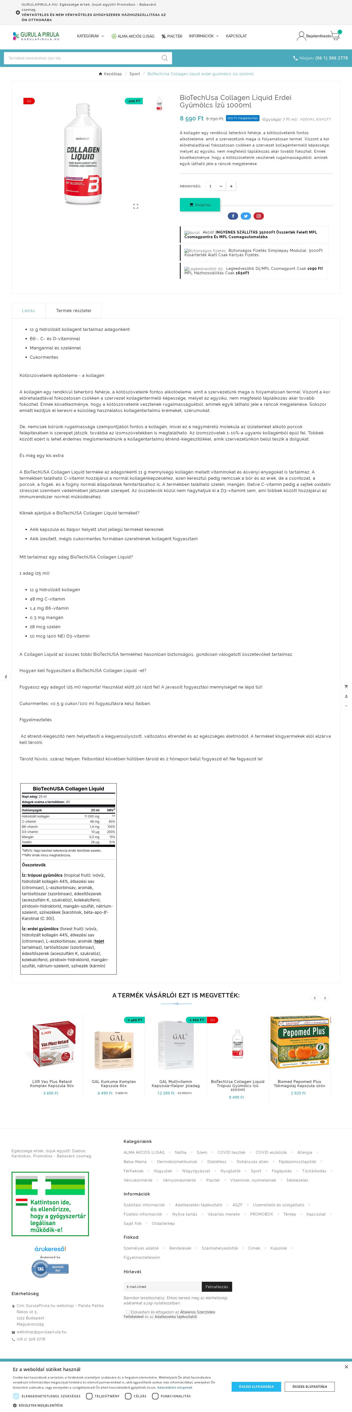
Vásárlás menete (224, 1214)
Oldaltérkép (163, 1223)
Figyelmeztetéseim (142, 1257)
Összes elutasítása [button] (309, 1386)
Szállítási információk (144, 1205)
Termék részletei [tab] (73, 310)
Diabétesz (217, 1162)
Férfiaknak (134, 1171)
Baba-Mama (135, 1162)
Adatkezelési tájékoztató (198, 1205)
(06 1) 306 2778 (31, 1339)
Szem (202, 1152)
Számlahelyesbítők (220, 1248)
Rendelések (180, 1248)
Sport (256, 1171)
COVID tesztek (232, 1152)
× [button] (346, 1367)
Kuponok (279, 1248)
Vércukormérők (138, 1180)
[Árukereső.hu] (50, 1250)
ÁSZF (238, 1205)
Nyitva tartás (184, 1214)
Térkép (289, 1214)
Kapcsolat (316, 1214)
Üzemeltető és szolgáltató (278, 1205)
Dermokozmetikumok (177, 1162)
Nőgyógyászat (196, 1171)
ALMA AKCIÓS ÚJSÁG (144, 1152)
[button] (118, 1405)
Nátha (181, 1152)
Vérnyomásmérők (179, 1180)
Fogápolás (282, 1171)
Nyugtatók (231, 1171)
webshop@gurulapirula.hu (41, 1332)
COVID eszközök (271, 1152)
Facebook (233, 216)
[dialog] (176, 1387)
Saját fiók (133, 1223)
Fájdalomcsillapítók (297, 1162)
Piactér (213, 1180)
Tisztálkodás (314, 1171)
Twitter (246, 216)
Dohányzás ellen (253, 1162)
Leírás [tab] (28, 310)
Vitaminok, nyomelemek (253, 1180)
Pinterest (259, 216)
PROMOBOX (261, 1214)
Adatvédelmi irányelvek (174, 1387)
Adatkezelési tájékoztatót (176, 1317)
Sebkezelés (297, 1180)
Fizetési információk (143, 1214)
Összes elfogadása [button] (256, 1386)
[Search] (164, 58)
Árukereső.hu (50, 1257)
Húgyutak (163, 1171)
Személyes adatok (141, 1248)
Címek (254, 1248)
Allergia (304, 1152)
